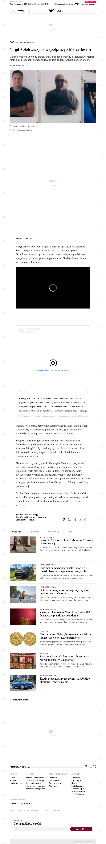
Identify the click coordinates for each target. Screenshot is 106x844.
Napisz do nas (16, 783)
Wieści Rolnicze (78, 791)
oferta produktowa (52, 811)
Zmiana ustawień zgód (36, 780)
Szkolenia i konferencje (20, 803)
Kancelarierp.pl (77, 789)
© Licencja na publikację (27, 514)
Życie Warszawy (78, 794)
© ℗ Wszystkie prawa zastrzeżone (31, 517)
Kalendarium (32, 811)
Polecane (34, 531)
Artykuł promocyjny (47, 537)
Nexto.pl (75, 783)
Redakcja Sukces (24, 238)
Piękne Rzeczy (30, 42)
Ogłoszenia (54, 780)
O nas (12, 778)
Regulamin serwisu (34, 783)
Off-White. (33, 478)
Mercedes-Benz (47, 416)
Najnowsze (53, 531)
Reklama (53, 778)
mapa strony (15, 811)
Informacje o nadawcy (35, 786)
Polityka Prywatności (35, 778)
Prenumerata (55, 783)
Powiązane (15, 531)
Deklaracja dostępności (36, 789)
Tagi (69, 531)
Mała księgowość (78, 786)
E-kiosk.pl (75, 778)
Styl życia (19, 42)
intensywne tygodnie (37, 463)
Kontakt (13, 780)
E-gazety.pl (76, 780)
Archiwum (53, 786)
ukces (60, 10)
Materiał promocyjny (48, 587)
